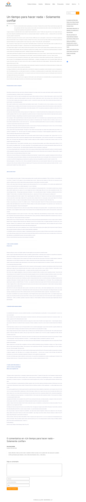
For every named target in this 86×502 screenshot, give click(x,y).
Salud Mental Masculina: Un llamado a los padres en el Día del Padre (73, 30)
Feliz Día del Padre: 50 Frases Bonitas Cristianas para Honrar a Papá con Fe (73, 36)
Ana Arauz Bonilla (11, 446)
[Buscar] (77, 13)
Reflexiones (47, 4)
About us (74, 4)
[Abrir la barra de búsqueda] (78, 4)
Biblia (54, 4)
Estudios (41, 4)
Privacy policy (60, 4)
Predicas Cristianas (32, 4)
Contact (68, 4)
